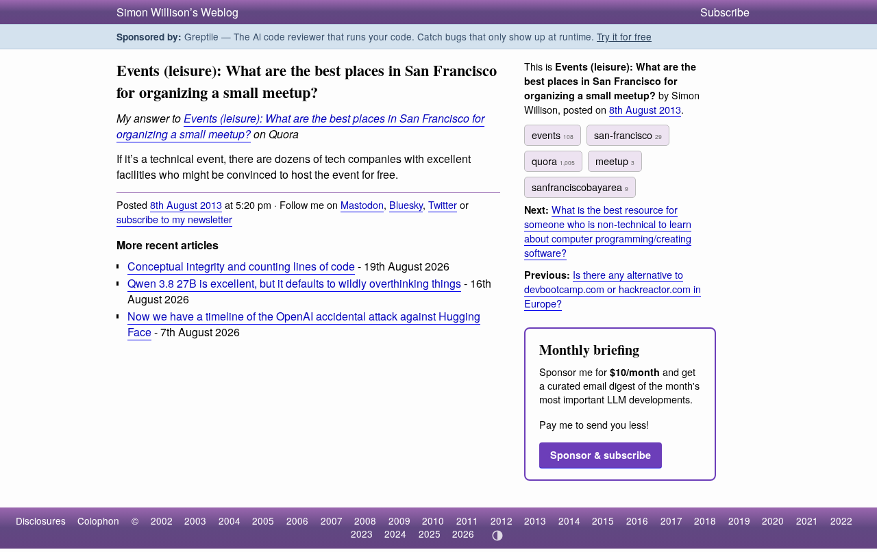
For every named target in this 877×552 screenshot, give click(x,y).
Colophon (98, 520)
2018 (705, 520)
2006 (297, 520)
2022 (841, 520)
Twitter (442, 204)
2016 (637, 520)
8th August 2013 (186, 204)
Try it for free (624, 36)
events (552, 134)
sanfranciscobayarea (580, 186)
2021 (807, 520)
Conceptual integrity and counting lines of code (241, 266)
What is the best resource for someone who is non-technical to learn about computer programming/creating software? (607, 231)
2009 (399, 520)
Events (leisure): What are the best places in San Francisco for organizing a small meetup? (300, 126)
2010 (433, 520)
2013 (535, 520)
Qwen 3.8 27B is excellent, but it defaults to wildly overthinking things (294, 283)
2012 (501, 520)
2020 (773, 520)
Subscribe (725, 12)
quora (553, 160)
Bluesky (406, 204)
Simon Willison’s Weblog (177, 12)
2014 (569, 520)
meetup (614, 160)
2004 (229, 520)
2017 (671, 520)
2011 (467, 520)
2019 (739, 520)
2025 (430, 533)
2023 (362, 533)
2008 (365, 520)
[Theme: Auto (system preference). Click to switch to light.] (497, 535)
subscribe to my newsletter (174, 219)
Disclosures (41, 520)
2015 (603, 520)
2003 (195, 520)
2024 (395, 533)
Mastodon (362, 204)
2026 (463, 533)
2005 (263, 520)
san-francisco (628, 134)
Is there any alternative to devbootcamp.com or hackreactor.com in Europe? (612, 288)
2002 (162, 520)
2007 (332, 520)
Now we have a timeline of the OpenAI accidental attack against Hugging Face (303, 324)
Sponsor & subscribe (600, 455)
